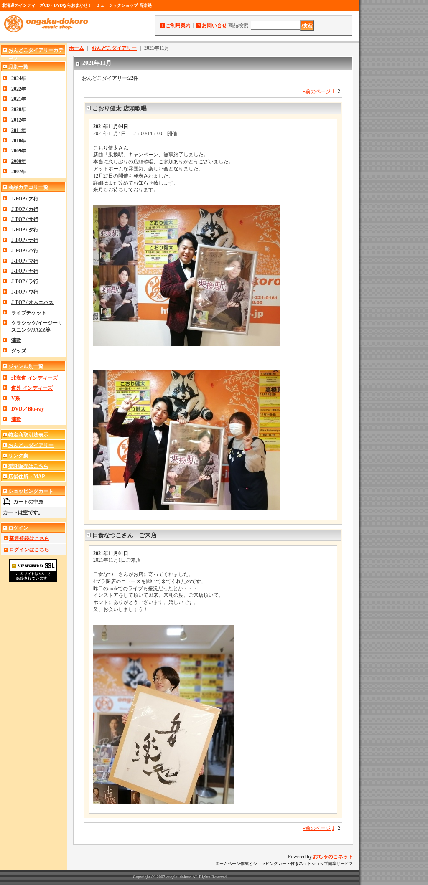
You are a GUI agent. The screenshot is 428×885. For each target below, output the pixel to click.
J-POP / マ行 (24, 261)
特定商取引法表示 (28, 435)
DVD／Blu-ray (27, 409)
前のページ (317, 91)
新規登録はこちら (29, 538)
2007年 (18, 172)
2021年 (18, 99)
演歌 (16, 340)
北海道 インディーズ (34, 378)
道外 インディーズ (32, 388)
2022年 (18, 89)
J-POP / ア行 (24, 199)
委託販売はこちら (28, 466)
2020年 (18, 109)
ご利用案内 (178, 25)
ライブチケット (28, 313)
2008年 (18, 161)
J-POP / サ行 (24, 219)
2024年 (18, 78)
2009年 (18, 151)
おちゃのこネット (333, 857)
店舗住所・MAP (26, 476)
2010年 (18, 141)
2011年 (18, 130)
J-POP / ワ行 (24, 292)
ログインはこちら (29, 550)
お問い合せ (214, 25)
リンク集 (18, 456)
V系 (15, 398)
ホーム (76, 48)
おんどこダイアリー (31, 445)
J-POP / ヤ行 (24, 271)
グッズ (18, 351)
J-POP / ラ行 (24, 281)
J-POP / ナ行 (24, 240)
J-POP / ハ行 (24, 251)
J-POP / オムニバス (32, 302)
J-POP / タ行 (24, 230)
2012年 (18, 120)
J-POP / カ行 (24, 209)
